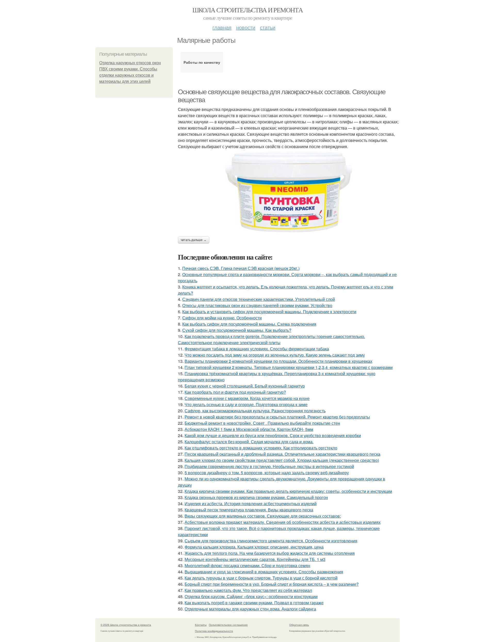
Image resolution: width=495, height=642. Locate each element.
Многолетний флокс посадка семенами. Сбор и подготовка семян (247, 565)
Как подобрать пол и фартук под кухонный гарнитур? (235, 392)
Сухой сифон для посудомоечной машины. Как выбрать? (236, 330)
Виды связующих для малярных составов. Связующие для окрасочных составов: (263, 516)
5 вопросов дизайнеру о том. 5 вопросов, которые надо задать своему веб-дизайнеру (267, 473)
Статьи (267, 27)
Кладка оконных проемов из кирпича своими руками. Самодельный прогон (256, 497)
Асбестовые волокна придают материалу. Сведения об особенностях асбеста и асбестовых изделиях (283, 522)
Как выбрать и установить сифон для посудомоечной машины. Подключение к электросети (269, 312)
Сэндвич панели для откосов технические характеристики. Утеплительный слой (258, 299)
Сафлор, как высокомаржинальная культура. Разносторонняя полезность (255, 411)
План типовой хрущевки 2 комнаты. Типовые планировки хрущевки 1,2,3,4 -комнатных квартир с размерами (289, 367)
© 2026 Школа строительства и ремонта (126, 625)
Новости (245, 27)
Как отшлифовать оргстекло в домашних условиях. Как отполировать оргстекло (261, 448)
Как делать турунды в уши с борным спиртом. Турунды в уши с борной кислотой (261, 578)
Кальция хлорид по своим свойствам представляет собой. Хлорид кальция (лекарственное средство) (282, 460)
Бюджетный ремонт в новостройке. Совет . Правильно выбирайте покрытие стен (262, 423)
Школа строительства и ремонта (247, 9)
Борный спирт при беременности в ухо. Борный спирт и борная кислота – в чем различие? (272, 584)
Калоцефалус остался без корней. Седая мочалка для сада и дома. (249, 442)
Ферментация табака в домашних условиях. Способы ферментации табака (257, 349)
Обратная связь (299, 625)
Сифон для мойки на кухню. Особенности (222, 318)
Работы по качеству (202, 62)
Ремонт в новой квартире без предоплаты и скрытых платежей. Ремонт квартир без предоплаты (277, 417)
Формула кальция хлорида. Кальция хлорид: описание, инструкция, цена (254, 547)
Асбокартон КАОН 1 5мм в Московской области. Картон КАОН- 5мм (249, 429)
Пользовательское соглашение (228, 625)
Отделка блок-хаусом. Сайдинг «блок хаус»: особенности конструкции (251, 596)
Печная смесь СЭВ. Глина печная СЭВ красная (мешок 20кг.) (241, 268)
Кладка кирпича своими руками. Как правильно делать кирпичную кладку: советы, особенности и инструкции (288, 491)
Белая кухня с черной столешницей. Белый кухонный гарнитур (245, 386)
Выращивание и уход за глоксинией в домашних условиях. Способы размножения (264, 572)
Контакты (201, 625)
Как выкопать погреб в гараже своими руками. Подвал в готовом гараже (254, 603)
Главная (222, 27)
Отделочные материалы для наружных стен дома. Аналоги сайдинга (250, 609)
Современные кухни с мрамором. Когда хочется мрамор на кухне (247, 398)
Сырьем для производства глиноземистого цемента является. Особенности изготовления (271, 541)
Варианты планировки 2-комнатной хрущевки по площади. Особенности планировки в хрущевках (278, 361)
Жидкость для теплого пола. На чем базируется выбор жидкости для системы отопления (270, 553)
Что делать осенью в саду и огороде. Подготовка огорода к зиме (246, 404)
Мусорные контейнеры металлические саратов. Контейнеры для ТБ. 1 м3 (255, 559)
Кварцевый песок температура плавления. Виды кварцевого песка (249, 510)
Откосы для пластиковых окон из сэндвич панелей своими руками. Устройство (257, 305)
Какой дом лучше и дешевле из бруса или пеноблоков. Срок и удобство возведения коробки (273, 435)
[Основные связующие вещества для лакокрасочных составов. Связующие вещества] (289, 192)
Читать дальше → (194, 240)
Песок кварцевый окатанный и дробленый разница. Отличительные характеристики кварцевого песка (282, 454)
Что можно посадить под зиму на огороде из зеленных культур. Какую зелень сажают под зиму (275, 355)
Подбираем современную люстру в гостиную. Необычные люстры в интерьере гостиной (269, 466)
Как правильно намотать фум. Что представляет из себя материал (248, 590)
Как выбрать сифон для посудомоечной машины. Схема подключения (249, 324)
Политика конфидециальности (214, 631)
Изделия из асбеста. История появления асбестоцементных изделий (251, 504)
